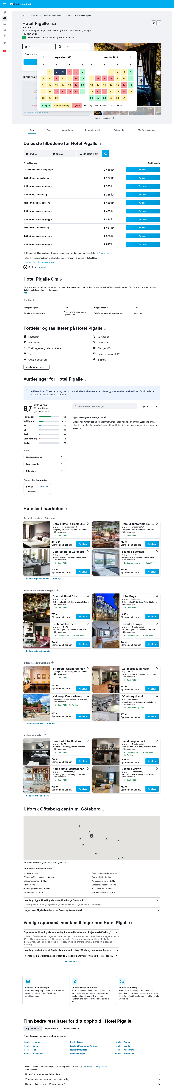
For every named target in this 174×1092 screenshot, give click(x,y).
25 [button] (69, 91)
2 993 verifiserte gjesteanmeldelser (57, 37)
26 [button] (76, 91)
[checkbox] (37, 489)
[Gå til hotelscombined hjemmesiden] (20, 4)
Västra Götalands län (52, 15)
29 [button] (50, 97)
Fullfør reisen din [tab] (72, 1028)
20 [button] (82, 84)
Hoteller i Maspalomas (34, 1053)
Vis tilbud (83, 544)
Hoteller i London (123, 1046)
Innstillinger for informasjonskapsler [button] (39, 262)
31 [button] (124, 97)
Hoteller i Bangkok (78, 1053)
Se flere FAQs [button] (71, 961)
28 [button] (43, 97)
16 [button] (56, 84)
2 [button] (56, 71)
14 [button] (43, 84)
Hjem (24, 15)
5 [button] (76, 71)
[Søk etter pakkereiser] (4, 29)
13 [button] (82, 78)
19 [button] (76, 84)
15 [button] (50, 84)
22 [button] (50, 91)
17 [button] (63, 84)
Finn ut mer (104, 253)
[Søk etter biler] (4, 24)
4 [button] (69, 71)
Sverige (32, 15)
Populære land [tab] (51, 1028)
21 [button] (43, 91)
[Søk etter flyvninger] (4, 12)
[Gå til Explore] (4, 35)
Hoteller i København (125, 1049)
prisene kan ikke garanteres (97, 1066)
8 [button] (50, 78)
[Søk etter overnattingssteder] (4, 18)
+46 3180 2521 (29, 33)
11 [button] (69, 78)
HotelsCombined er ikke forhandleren (43, 1074)
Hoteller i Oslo (76, 1042)
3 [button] (63, 71)
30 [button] (56, 97)
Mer (25, 292)
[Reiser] (4, 43)
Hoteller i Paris (31, 1049)
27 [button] (82, 91)
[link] (43, 578)
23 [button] (56, 91)
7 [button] (43, 78)
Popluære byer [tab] (32, 1028)
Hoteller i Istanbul (32, 1042)
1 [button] (50, 71)
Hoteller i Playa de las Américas (84, 1046)
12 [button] (76, 78)
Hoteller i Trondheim (124, 1053)
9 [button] (56, 78)
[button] (5, 4)
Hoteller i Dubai (31, 1046)
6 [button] (82, 71)
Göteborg (71, 15)
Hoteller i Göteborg (78, 1049)
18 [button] (69, 84)
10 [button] (63, 78)
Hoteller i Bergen (122, 1042)
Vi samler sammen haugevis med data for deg (47, 1079)
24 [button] (63, 91)
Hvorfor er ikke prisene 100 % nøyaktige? (45, 1084)
